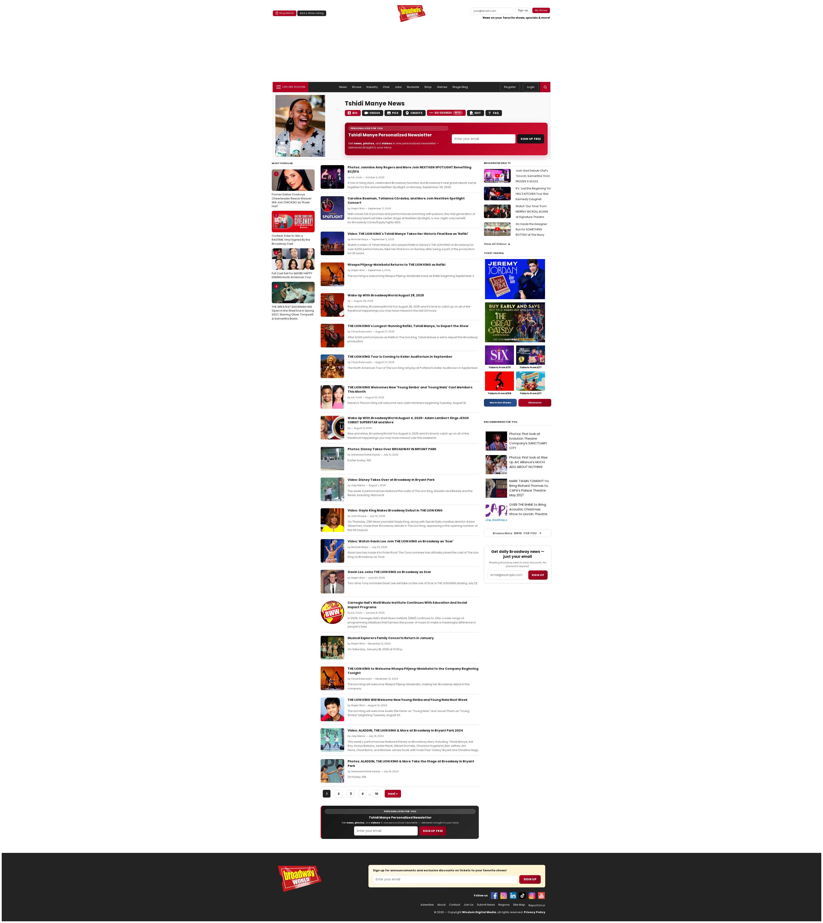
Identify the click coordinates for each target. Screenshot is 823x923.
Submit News (486, 905)
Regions (504, 905)
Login (531, 87)
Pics (395, 113)
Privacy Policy (534, 912)
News (343, 87)
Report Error (537, 905)
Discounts (535, 402)
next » (393, 794)
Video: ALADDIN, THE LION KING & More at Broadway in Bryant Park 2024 (405, 730)
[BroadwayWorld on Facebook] (494, 895)
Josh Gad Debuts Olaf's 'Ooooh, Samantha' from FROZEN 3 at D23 (533, 176)
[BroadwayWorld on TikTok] (522, 895)
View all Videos (495, 244)
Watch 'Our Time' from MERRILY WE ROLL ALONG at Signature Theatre (532, 211)
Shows (356, 87)
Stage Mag (460, 87)
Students (413, 87)
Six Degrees (447, 113)
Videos (374, 113)
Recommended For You (501, 422)
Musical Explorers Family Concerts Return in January (391, 638)
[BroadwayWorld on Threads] (532, 895)
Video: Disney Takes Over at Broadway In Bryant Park (391, 480)
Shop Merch (286, 13)
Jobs (398, 87)
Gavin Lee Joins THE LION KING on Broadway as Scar (389, 572)
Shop (428, 87)
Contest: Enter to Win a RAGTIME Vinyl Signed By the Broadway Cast (291, 229)
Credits (416, 113)
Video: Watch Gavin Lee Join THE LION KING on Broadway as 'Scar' (401, 541)
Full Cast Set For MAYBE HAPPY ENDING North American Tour (292, 265)
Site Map (519, 905)
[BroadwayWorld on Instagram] (504, 895)
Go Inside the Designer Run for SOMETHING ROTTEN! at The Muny (531, 229)
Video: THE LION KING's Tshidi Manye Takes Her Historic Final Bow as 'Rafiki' (408, 234)
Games (442, 87)
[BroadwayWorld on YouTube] (541, 895)
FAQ (496, 113)
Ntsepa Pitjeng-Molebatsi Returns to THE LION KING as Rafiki (396, 264)
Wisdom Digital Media (479, 912)
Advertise (427, 905)
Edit (478, 113)
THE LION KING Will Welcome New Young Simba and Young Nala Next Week (407, 700)
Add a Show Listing (312, 13)
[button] (545, 87)
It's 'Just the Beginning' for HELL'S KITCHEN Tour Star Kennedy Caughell (533, 193)
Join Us (468, 905)
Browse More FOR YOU (515, 533)
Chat (386, 87)
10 (376, 794)
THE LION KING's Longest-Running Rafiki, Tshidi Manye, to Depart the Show (408, 326)
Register (510, 87)
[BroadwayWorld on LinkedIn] (513, 895)
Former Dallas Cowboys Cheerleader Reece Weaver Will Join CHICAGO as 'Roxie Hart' (292, 190)
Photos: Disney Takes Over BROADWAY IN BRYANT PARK (392, 449)
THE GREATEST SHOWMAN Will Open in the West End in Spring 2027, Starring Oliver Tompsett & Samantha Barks (293, 302)
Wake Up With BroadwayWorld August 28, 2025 (386, 295)
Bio (354, 113)
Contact (454, 905)
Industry (372, 87)
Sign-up (523, 10)
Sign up (538, 575)
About (441, 905)
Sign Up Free (531, 139)
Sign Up (530, 879)
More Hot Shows (500, 402)
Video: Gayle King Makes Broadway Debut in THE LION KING (395, 510)
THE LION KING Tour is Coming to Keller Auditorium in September (400, 356)
